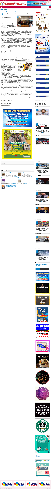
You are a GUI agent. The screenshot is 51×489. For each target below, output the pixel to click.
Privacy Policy (38, 456)
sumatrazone (2, 488)
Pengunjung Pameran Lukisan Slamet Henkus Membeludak (17, 13)
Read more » (14, 183)
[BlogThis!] (2, 163)
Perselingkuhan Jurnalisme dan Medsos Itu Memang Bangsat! (42, 116)
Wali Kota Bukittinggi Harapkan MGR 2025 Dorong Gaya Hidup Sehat (42, 171)
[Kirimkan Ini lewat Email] (1, 163)
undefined (11, 173)
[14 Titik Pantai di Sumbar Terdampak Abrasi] (42, 253)
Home (2, 7)
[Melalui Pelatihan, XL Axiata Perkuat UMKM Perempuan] (42, 181)
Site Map (37, 455)
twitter (46, 0)
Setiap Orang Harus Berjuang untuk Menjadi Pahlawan (41, 131)
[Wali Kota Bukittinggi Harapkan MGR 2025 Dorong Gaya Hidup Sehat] (42, 166)
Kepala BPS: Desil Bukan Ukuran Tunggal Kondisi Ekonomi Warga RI (42, 243)
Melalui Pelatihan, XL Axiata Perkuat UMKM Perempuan (41, 185)
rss (50, 0)
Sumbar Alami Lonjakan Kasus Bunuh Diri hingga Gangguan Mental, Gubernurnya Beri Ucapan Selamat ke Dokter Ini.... (42, 145)
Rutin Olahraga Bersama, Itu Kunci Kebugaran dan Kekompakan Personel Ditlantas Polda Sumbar (42, 229)
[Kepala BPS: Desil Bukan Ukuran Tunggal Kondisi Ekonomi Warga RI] (42, 239)
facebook (47, 0)
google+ (48, 0)
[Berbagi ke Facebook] (4, 163)
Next (35, 113)
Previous (49, 113)
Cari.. (50, 7)
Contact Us (37, 457)
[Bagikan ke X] (3, 163)
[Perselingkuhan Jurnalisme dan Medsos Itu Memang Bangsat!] (42, 112)
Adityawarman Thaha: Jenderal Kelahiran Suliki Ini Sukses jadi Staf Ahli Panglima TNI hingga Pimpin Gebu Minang (42, 214)
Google (50, 488)
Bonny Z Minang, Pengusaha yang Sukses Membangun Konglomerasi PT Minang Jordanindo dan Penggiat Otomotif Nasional (42, 200)
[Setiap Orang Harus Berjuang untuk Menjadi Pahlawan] (42, 126)
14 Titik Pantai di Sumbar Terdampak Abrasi (42, 258)
